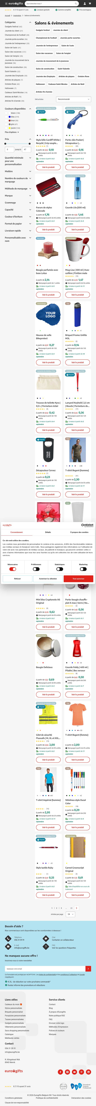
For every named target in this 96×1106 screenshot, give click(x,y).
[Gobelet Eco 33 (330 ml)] (77, 514)
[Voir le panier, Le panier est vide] (90, 3)
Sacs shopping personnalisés (17, 1030)
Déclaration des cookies (81, 1098)
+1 (81, 331)
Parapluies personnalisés (15, 1016)
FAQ (50, 1019)
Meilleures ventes (12, 1038)
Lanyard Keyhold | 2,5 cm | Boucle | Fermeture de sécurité (77, 404)
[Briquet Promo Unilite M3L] (77, 314)
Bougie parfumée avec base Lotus (47, 271)
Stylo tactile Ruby (44, 867)
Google (82, 975)
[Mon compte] (85, 3)
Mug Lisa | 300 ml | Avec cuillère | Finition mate (77, 271)
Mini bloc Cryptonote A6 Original (48, 601)
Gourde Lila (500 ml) (75, 207)
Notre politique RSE (57, 1016)
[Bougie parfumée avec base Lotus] (48, 249)
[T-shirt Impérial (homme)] (48, 779)
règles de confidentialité (47, 975)
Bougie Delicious (44, 667)
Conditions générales (13, 1098)
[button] (30, 22)
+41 (51, 796)
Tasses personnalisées (14, 1019)
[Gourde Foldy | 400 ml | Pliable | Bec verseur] (77, 646)
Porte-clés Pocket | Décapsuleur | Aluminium (74, 141)
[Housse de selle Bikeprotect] (48, 314)
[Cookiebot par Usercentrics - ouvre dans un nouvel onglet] (83, 525)
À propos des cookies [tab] (79, 532)
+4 (51, 595)
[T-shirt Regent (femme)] (77, 714)
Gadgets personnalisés (14, 1023)
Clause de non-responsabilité (17, 1103)
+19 (80, 730)
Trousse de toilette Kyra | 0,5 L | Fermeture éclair (48, 404)
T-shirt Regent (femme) (76, 734)
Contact (52, 1004)
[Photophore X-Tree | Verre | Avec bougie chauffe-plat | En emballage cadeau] (48, 514)
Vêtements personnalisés (15, 1027)
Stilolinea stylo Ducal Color (75, 802)
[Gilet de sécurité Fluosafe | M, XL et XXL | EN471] (48, 714)
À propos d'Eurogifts (57, 1012)
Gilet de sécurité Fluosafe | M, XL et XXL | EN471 (48, 736)
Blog (51, 1008)
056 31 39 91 (10, 1048)
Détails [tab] (48, 532)
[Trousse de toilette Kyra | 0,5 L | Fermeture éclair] (48, 382)
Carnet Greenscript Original (74, 869)
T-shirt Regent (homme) (77, 470)
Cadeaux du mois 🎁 (13, 1004)
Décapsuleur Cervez (45, 470)
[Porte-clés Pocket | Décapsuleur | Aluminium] (77, 119)
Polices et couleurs (56, 1030)
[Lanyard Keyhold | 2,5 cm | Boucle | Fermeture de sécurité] (77, 382)
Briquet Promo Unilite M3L (76, 337)
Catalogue (9, 1034)
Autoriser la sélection (48, 579)
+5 (51, 135)
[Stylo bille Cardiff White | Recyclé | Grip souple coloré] (48, 119)
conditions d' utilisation (68, 975)
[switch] (36, 569)
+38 (80, 466)
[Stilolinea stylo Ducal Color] (77, 779)
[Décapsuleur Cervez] (48, 450)
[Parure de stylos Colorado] (48, 187)
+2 (81, 796)
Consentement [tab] (17, 532)
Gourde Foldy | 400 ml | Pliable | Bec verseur (76, 669)
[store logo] (26, 1072)
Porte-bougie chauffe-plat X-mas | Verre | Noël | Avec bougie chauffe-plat (77, 601)
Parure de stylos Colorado (44, 209)
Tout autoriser (78, 579)
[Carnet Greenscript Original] (77, 847)
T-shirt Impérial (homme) (48, 800)
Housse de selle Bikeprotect (43, 337)
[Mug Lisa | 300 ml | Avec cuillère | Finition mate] (77, 249)
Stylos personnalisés (13, 1008)
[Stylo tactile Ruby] (48, 847)
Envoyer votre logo (56, 1023)
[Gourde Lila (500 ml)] (77, 187)
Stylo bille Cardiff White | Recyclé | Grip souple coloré (48, 141)
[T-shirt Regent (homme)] (77, 450)
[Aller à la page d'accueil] (16, 3)
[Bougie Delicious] (48, 646)
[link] (48, 908)
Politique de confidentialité (47, 1098)
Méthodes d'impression (58, 1027)
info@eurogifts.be (12, 1052)
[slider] (5, 144)
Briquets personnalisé (14, 1012)
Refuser (17, 579)
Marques (52, 1034)
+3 (81, 135)
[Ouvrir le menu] (6, 3)
